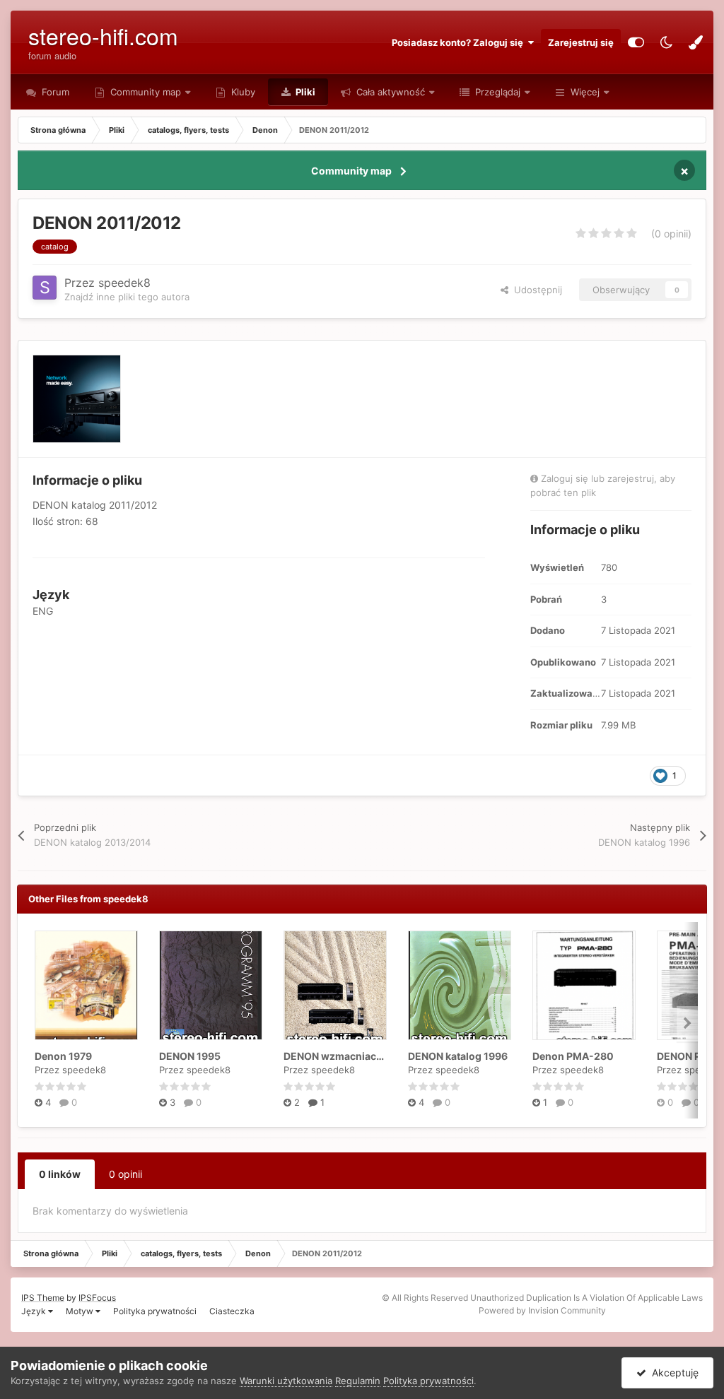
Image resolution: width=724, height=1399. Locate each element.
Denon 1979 (63, 1056)
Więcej (585, 92)
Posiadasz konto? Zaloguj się (459, 42)
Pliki (304, 92)
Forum (54, 92)
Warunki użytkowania (286, 1380)
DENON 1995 (190, 1056)
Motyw (80, 1311)
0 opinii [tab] (125, 1174)
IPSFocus (97, 1297)
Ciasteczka (232, 1311)
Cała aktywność (389, 92)
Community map (145, 92)
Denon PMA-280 (573, 1056)
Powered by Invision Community (542, 1310)
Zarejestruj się (581, 42)
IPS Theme (42, 1297)
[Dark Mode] (666, 42)
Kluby (241, 92)
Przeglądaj (496, 92)
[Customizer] (636, 42)
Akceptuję (672, 1372)
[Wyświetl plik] (86, 985)
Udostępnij (535, 289)
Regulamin (357, 1380)
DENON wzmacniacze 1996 (349, 1056)
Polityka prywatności (155, 1311)
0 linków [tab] (60, 1174)
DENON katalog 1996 (458, 1056)
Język (34, 1311)
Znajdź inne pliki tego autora (126, 296)
